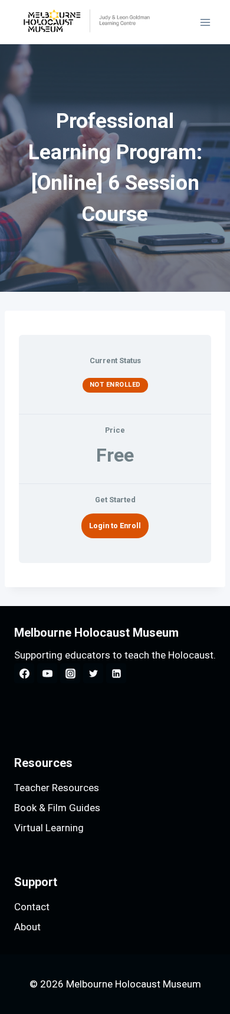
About (27, 927)
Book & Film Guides (57, 808)
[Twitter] (93, 673)
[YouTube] (47, 673)
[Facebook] (24, 673)
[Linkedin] (116, 673)
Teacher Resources (56, 788)
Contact (32, 907)
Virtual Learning (49, 828)
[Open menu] (205, 22)
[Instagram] (70, 673)
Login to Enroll (115, 525)
